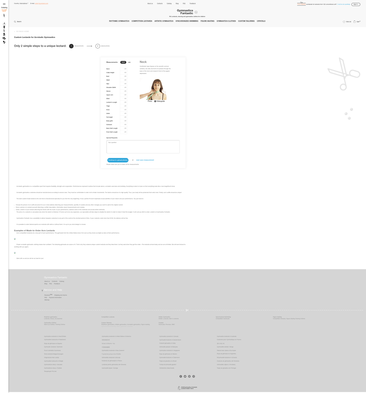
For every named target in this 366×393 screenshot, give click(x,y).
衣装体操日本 (106, 340)
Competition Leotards (142, 21)
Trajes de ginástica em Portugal (226, 368)
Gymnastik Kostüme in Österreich (169, 357)
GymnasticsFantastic (185, 12)
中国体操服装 (106, 347)
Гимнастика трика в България (226, 350)
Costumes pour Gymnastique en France (229, 339)
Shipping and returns (60, 295)
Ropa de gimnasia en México (168, 354)
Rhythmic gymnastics (119, 21)
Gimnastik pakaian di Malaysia (168, 347)
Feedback (193, 3)
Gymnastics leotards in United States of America (116, 336)
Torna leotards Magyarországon (53, 354)
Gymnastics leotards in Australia (226, 336)
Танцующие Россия (50, 371)
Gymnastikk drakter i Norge (225, 347)
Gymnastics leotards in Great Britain (55, 336)
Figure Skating (207, 21)
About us (150, 3)
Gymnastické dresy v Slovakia (53, 364)
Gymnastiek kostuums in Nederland (55, 339)
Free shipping (301, 4)
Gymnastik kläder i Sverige (110, 368)
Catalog (169, 3)
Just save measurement (145, 160)
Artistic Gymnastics (164, 21)
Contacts (160, 3)
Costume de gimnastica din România (228, 361)
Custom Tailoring (246, 21)
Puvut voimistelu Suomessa (52, 350)
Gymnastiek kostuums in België (53, 361)
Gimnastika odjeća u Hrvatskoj (226, 364)
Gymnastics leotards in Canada (168, 336)
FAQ (184, 3)
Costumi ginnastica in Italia (167, 343)
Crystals (261, 21)
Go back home (22, 31)
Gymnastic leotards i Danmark (53, 347)
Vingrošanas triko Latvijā (51, 357)
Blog (177, 3)
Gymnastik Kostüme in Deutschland (170, 340)
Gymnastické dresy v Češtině (53, 368)
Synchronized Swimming (187, 21)
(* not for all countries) (343, 4)
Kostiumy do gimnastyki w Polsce (112, 360)
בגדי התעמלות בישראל (108, 343)
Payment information (55, 297)
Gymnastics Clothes (226, 21)
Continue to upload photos (118, 160)
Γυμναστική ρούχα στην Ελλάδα (111, 354)
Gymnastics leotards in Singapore (169, 350)
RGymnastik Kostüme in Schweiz (227, 357)
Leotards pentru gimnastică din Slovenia (114, 364)
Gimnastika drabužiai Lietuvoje (111, 357)
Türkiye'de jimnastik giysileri (167, 364)
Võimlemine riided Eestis (166, 368)
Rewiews (48, 295)
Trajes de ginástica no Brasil (167, 361)
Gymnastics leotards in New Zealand (113, 350)
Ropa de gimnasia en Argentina (226, 353)
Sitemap (46, 300)
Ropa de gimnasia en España (53, 343)
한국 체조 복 (220, 343)
